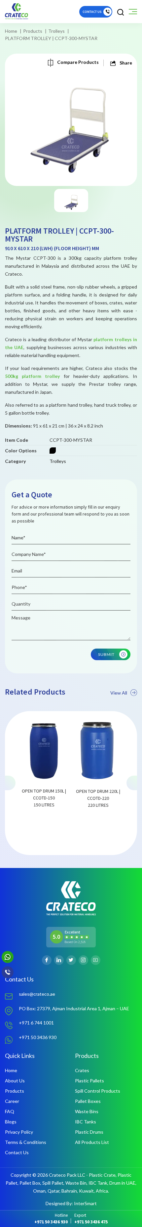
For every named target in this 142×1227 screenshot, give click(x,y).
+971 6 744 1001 (36, 1022)
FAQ (9, 1111)
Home (11, 31)
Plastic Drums (89, 1132)
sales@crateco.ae (37, 994)
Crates (82, 1070)
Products (32, 31)
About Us (15, 1080)
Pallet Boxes (88, 1101)
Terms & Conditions (25, 1142)
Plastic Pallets (89, 1080)
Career (12, 1101)
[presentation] (10, 783)
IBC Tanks (85, 1121)
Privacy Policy (19, 1132)
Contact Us (17, 1152)
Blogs (11, 1121)
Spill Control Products (97, 1091)
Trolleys (56, 31)
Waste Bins (86, 1111)
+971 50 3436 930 (37, 1037)
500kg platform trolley (32, 376)
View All (118, 693)
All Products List (92, 1142)
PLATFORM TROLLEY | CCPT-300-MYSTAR (51, 38)
